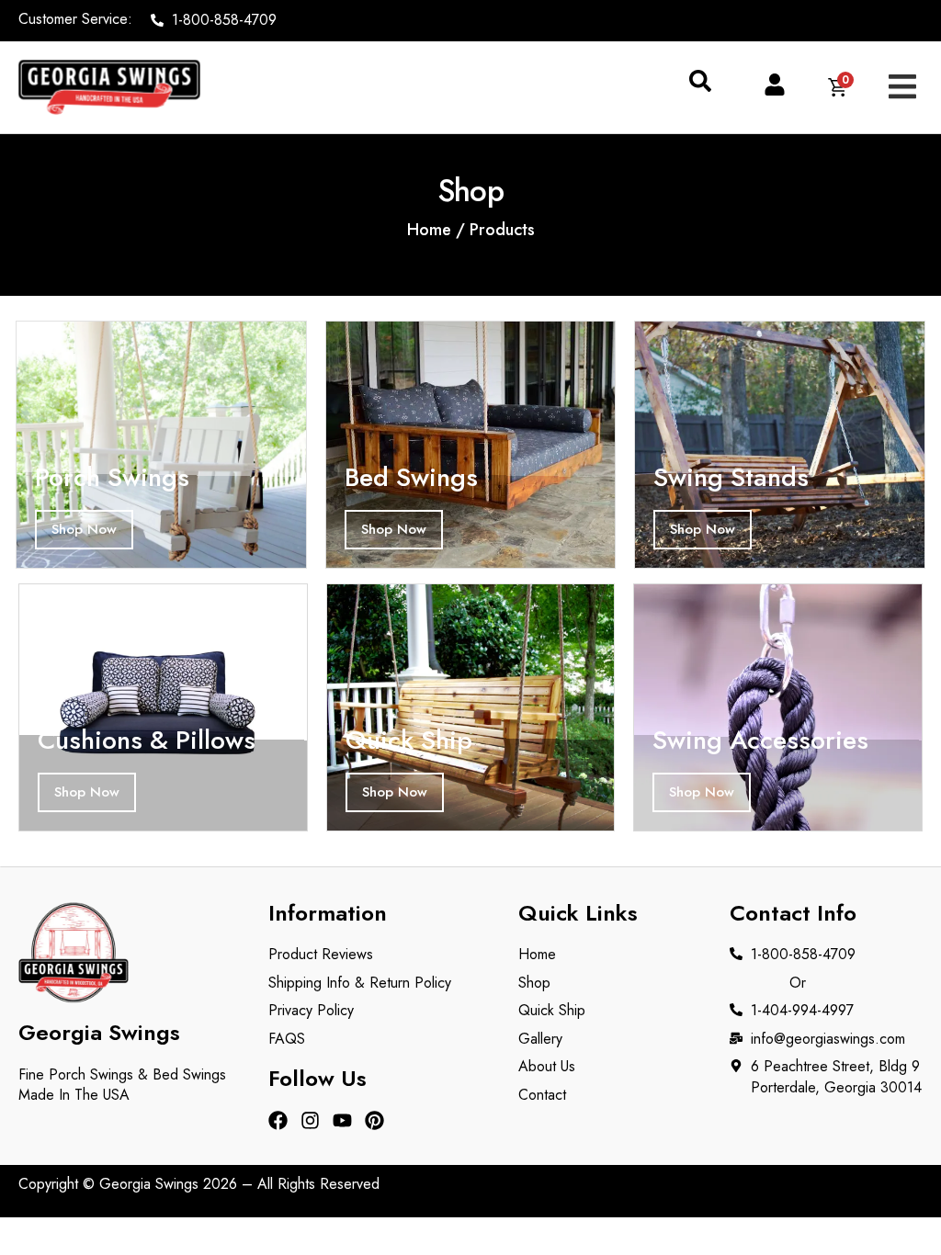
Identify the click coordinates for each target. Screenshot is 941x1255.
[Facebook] (278, 1120)
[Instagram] (310, 1120)
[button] (700, 87)
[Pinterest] (374, 1120)
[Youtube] (342, 1120)
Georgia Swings (148, 1183)
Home (429, 230)
